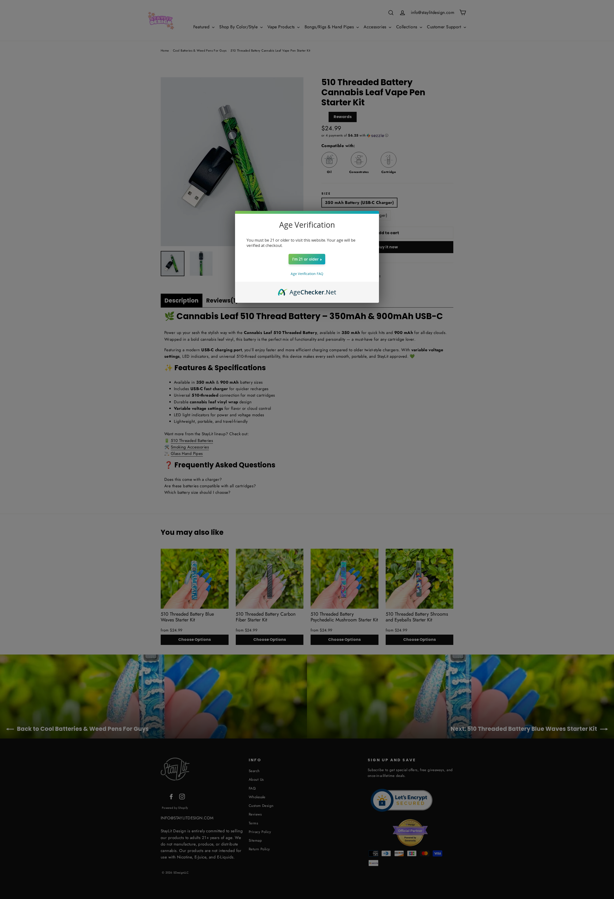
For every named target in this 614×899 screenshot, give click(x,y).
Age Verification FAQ (307, 273)
